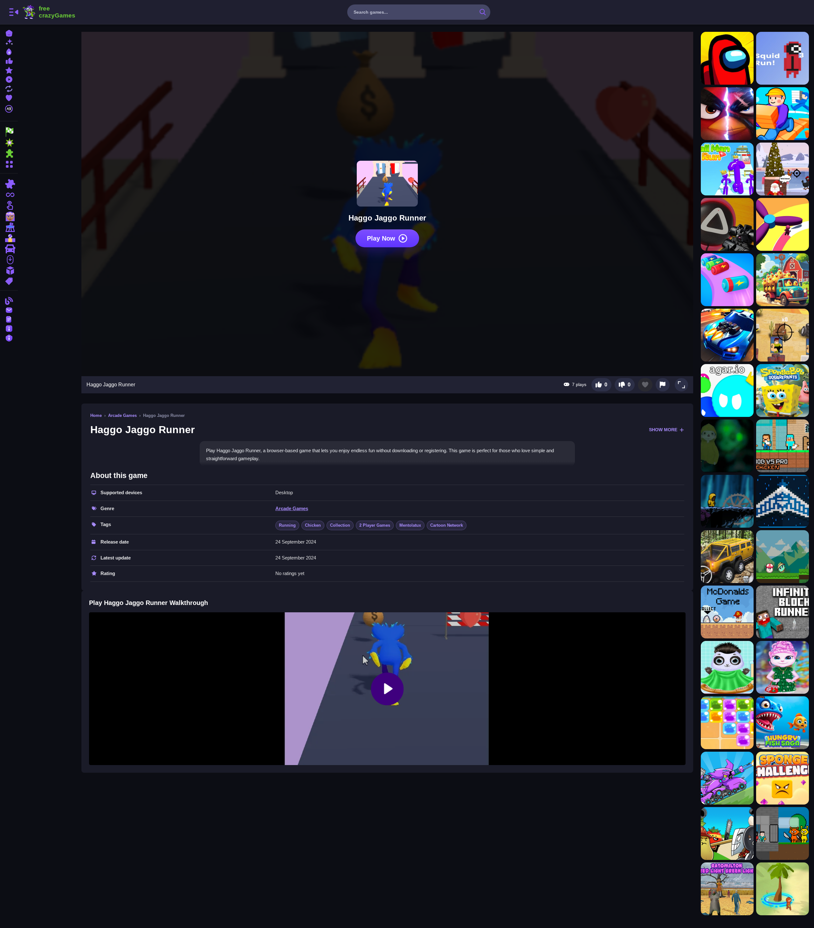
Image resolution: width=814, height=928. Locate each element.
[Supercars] (9, 248)
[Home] (9, 32)
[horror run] (727, 445)
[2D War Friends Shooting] (782, 335)
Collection (340, 525)
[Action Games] (9, 142)
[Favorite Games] (9, 97)
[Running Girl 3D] (782, 113)
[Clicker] (9, 205)
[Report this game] (663, 384)
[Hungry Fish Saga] (782, 722)
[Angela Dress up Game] (782, 667)
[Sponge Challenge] (782, 778)
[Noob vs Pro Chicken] (782, 445)
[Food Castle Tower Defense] (727, 833)
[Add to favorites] (645, 384)
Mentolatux (410, 525)
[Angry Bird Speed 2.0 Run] (727, 113)
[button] (681, 384)
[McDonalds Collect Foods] (727, 612)
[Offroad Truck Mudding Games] (727, 556)
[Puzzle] (9, 184)
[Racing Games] (9, 131)
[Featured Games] (9, 69)
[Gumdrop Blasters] (727, 722)
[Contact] (9, 309)
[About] (9, 328)
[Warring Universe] (782, 501)
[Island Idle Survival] (782, 888)
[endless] (9, 194)
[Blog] (9, 300)
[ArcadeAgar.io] (727, 390)
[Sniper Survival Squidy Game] (727, 224)
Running (287, 525)
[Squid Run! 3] (782, 58)
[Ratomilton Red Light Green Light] (727, 888)
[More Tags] (9, 280)
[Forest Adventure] (782, 556)
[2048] (9, 270)
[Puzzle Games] (9, 153)
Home (96, 415)
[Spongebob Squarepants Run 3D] (782, 390)
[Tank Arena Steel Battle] (727, 778)
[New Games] (9, 41)
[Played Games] (9, 78)
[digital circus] (9, 227)
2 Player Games (374, 525)
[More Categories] (9, 163)
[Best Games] (9, 51)
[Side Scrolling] (9, 259)
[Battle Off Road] (727, 335)
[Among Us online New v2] (727, 58)
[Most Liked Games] (9, 60)
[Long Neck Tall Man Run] (727, 169)
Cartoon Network (446, 525)
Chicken (313, 525)
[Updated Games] (9, 88)
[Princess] (9, 216)
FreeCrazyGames (49, 12)
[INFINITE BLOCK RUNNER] (782, 612)
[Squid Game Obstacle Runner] (782, 224)
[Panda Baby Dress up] (727, 667)
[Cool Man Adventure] (727, 501)
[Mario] (9, 238)
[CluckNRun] (782, 279)
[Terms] (9, 318)
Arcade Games (122, 415)
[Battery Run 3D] (727, 279)
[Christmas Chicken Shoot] (782, 169)
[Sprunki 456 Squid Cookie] (782, 833)
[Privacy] (9, 337)
